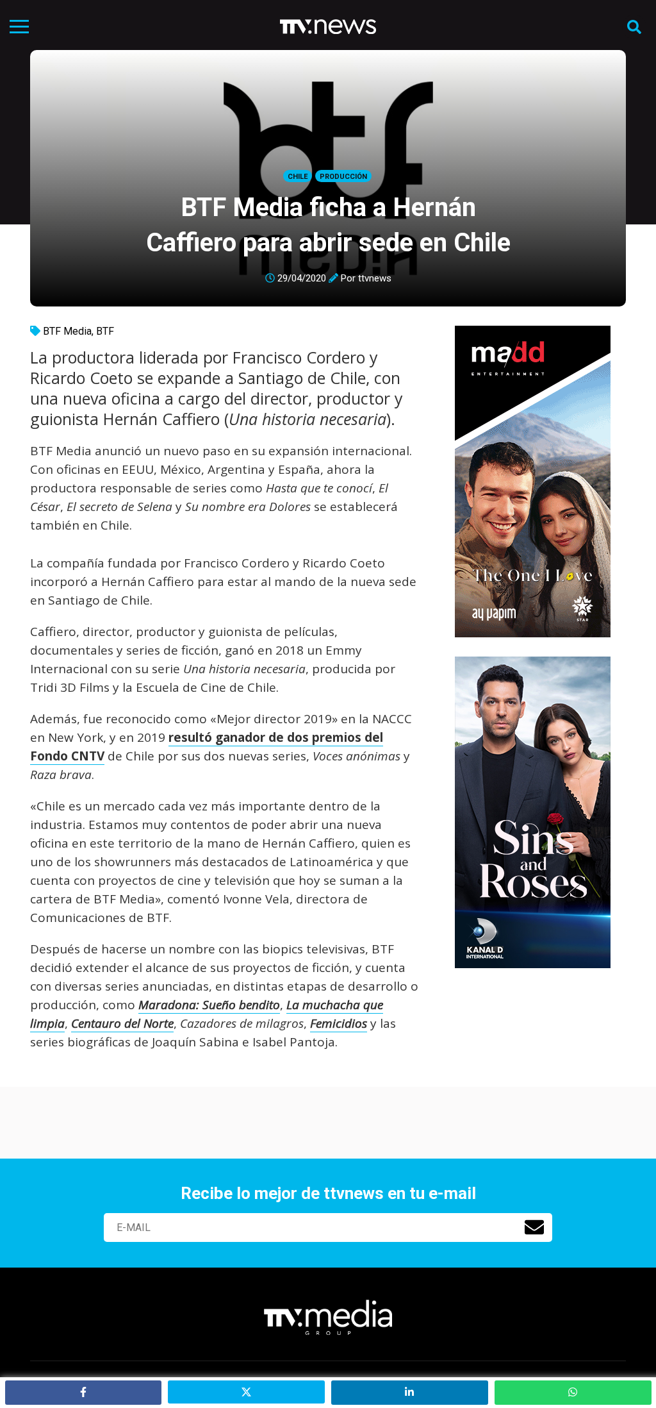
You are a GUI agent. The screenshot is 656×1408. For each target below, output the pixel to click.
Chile (298, 176)
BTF (105, 331)
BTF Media (67, 331)
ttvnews (374, 278)
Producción (343, 176)
